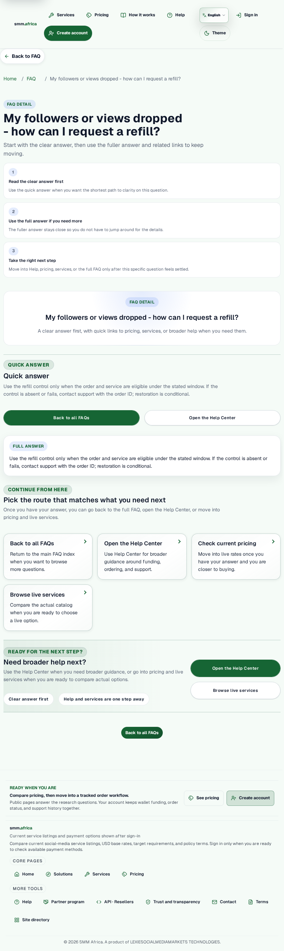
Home (10, 79)
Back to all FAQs (142, 733)
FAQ (31, 79)
